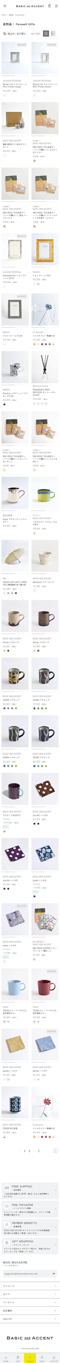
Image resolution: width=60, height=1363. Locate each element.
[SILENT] (46, 403)
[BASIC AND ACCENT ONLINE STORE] (30, 5)
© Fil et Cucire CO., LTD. (30, 1348)
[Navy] (34, 896)
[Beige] (12, 593)
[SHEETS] (34, 403)
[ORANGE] (42, 403)
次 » (55, 1150)
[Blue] (4, 708)
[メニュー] (56, 6)
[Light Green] (34, 533)
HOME (4, 15)
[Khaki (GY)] (8, 593)
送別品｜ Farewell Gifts (16, 15)
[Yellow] (38, 284)
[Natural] (34, 161)
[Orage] (49, 344)
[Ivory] (4, 651)
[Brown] (8, 651)
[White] (4, 155)
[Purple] (46, 344)
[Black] (4, 404)
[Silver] (34, 959)
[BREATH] (38, 403)
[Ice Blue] (4, 1022)
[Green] (8, 708)
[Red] (42, 344)
